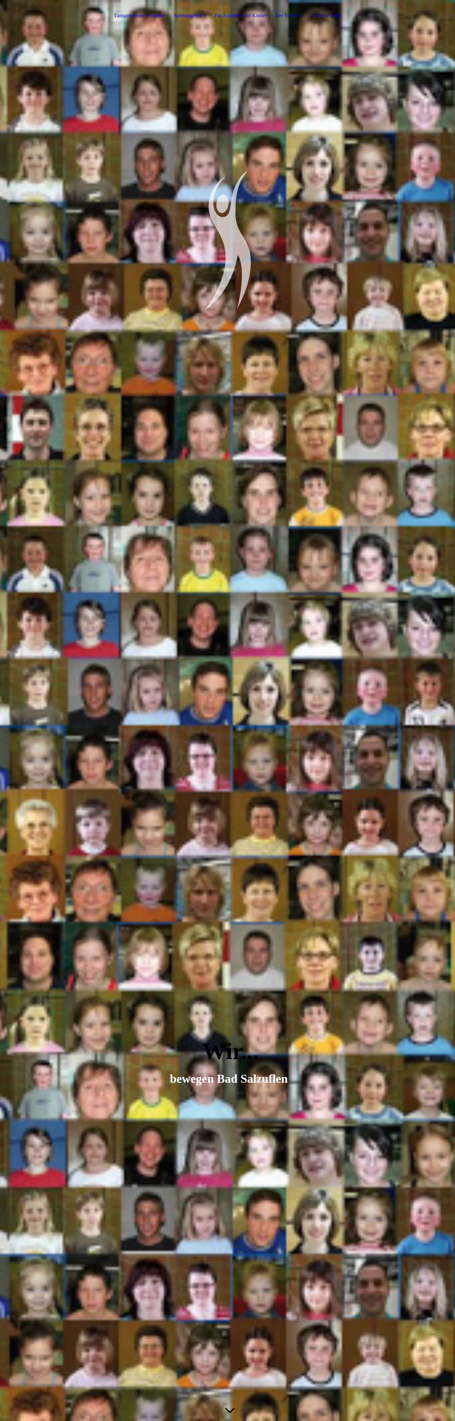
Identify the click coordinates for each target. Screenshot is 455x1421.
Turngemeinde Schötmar (139, 15)
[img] (227, 710)
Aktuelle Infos (326, 15)
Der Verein (286, 15)
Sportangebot (188, 15)
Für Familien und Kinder (241, 15)
